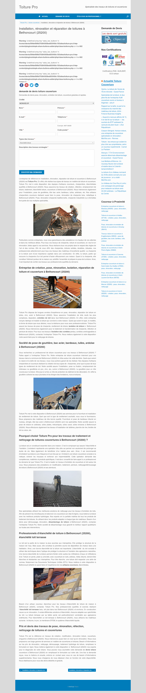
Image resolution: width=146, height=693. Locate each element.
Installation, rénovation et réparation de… (33, 670)
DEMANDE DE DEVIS (62, 16)
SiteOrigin (71, 686)
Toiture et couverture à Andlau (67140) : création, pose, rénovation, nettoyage (113, 217)
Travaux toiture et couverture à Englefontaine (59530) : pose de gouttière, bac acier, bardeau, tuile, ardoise (113, 237)
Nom (21, 108)
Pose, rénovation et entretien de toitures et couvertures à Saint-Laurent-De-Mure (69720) (112, 275)
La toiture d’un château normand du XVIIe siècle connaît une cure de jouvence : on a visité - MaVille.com (113, 176)
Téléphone (62, 117)
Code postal (63, 130)
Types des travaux (27, 139)
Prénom (61, 108)
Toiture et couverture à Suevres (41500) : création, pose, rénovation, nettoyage (113, 256)
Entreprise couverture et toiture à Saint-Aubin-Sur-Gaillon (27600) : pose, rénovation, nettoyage (112, 265)
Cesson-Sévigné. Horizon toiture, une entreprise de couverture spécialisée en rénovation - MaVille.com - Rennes (113, 134)
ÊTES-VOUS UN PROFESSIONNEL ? (89, 16)
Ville (21, 130)
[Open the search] (127, 16)
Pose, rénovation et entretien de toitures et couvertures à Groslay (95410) (112, 226)
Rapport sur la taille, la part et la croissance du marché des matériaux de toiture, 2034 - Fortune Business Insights (113, 110)
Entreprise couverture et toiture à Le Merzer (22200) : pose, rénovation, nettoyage (113, 284)
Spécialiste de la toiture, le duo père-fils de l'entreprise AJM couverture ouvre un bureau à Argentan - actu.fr (113, 99)
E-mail (22, 117)
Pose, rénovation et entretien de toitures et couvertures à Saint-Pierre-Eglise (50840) (112, 247)
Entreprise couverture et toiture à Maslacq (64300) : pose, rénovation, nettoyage (113, 208)
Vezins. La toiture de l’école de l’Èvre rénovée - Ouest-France (113, 90)
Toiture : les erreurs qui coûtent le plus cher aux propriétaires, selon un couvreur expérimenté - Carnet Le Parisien (114, 145)
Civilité (21, 100)
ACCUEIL (45, 16)
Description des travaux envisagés (33, 147)
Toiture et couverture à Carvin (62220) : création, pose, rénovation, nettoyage (113, 293)
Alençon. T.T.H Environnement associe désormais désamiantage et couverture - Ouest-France (114, 155)
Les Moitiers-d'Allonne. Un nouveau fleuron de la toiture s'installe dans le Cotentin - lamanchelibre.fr (112, 165)
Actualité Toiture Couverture (111, 82)
